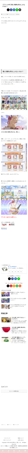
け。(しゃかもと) (12, 266)
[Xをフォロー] (9, 271)
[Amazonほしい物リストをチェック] (15, 271)
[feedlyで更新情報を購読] (18, 271)
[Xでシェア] (8, 9)
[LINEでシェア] (17, 9)
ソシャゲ (4, 14)
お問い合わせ (21, 440)
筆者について (21, 438)
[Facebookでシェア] (11, 9)
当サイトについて (7, 440)
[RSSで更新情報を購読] (21, 271)
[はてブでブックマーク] (14, 9)
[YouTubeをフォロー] (12, 271)
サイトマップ (7, 438)
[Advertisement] (14, 33)
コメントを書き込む (14, 391)
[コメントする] (19, 9)
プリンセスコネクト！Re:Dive (13, 14)
